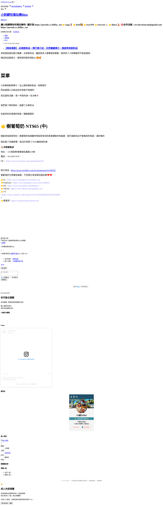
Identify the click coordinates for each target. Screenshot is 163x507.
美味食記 (15, 259)
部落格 (7, 38)
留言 (16, 253)
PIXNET (67, 480)
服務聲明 (99, 480)
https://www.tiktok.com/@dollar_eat (26, 188)
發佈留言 (4, 279)
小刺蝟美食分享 (17, 261)
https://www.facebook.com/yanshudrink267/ (25, 161)
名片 (6, 40)
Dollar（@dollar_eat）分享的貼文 (26, 384)
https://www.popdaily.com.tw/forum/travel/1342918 (33, 170)
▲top (2, 264)
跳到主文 (4, 20)
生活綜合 (16, 32)
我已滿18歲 (5, 503)
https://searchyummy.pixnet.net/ (25, 200)
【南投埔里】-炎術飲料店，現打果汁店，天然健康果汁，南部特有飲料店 (41, 48)
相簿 (6, 35)
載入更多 (4, 268)
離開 (11, 503)
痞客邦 (13, 253)
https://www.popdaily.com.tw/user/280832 (31, 182)
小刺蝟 (3, 243)
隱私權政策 (92, 480)
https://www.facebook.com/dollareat (23, 186)
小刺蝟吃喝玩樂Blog (14, 14)
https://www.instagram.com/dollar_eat (23, 180)
